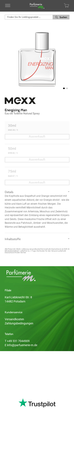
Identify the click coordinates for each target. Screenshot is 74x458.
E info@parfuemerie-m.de (21, 345)
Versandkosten (14, 319)
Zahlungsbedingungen (19, 323)
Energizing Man (16, 110)
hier (24, 252)
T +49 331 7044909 (17, 341)
